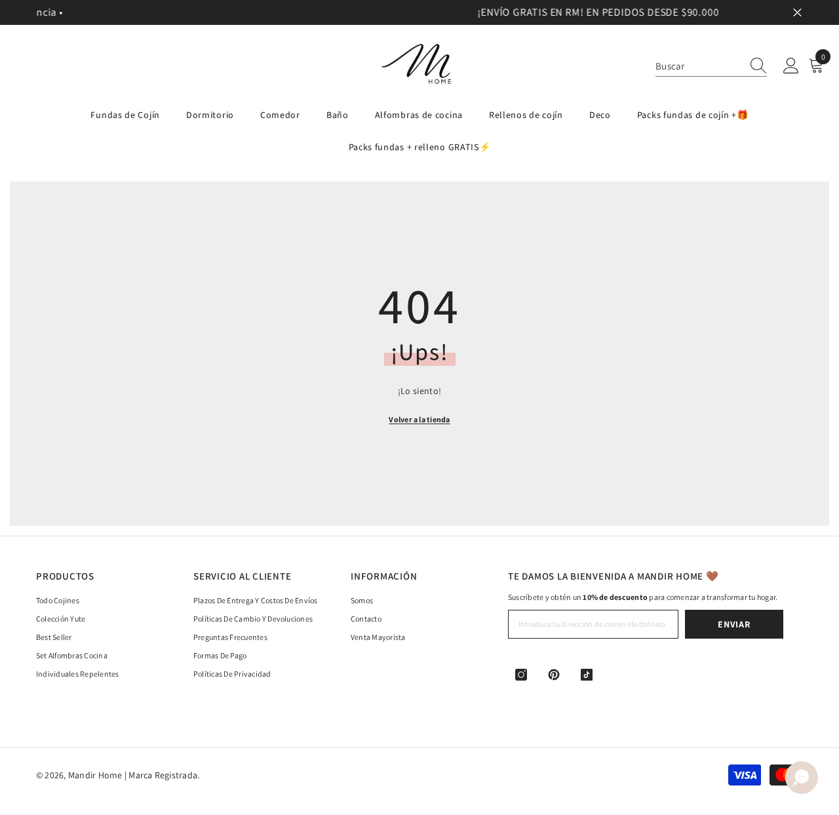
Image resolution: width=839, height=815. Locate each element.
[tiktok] (587, 675)
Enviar (734, 624)
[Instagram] (521, 675)
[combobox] (698, 66)
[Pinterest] (554, 675)
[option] (420, 12)
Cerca (797, 12)
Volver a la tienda (419, 419)
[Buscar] (711, 66)
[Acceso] (791, 66)
